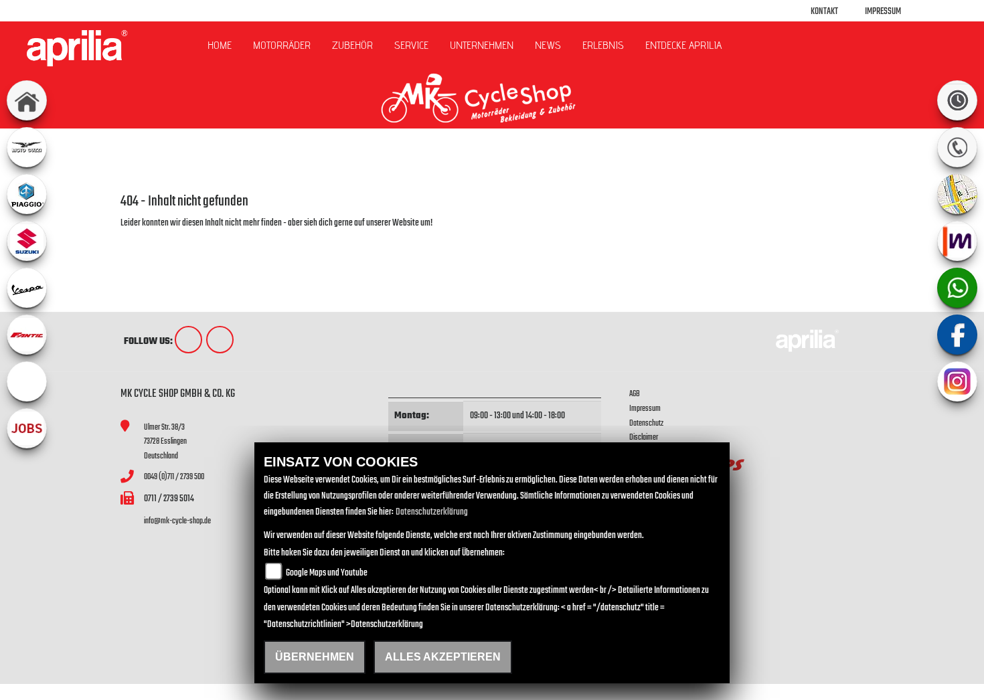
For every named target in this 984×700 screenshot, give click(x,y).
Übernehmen (314, 657)
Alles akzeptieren (443, 657)
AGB (634, 394)
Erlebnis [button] (603, 45)
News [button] (548, 45)
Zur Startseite (142, 239)
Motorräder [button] (282, 45)
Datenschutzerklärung (432, 512)
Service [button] (411, 45)
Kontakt (824, 11)
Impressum (883, 11)
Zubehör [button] (352, 45)
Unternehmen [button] (481, 45)
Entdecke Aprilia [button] (683, 45)
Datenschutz (646, 423)
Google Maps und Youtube (326, 573)
